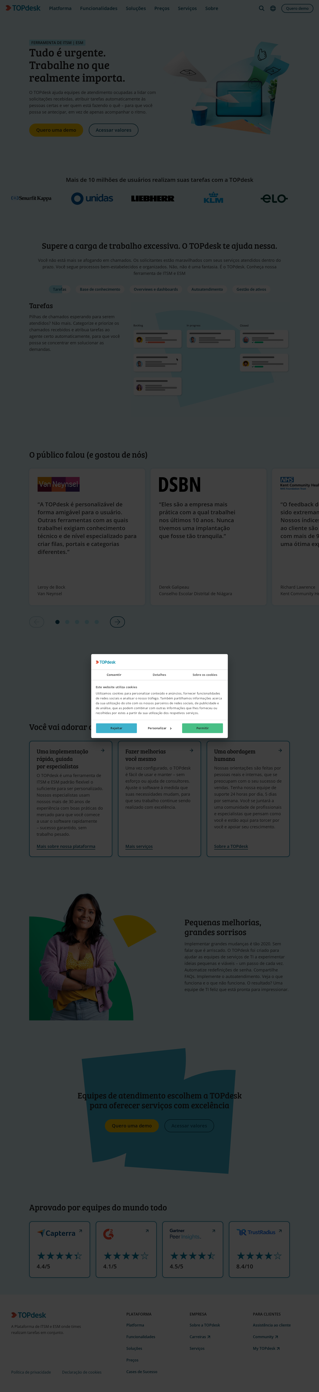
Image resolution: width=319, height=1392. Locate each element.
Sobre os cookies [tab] (205, 675)
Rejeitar (116, 728)
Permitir (202, 728)
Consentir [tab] (114, 675)
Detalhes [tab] (159, 675)
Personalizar (157, 728)
